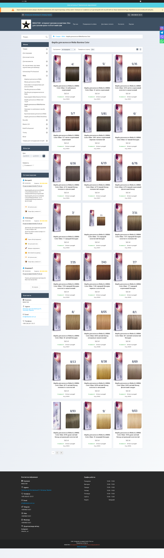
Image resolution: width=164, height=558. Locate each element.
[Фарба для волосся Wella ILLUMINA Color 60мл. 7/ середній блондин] (66, 217)
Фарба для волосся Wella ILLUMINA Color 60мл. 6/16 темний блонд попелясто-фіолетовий (66, 187)
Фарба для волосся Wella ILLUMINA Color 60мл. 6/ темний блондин (128, 138)
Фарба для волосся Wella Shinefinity (35, 116)
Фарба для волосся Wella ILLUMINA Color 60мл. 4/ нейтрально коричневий (66, 88)
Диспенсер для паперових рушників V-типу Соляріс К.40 (35, 228)
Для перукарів (27, 53)
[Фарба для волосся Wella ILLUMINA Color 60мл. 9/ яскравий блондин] (97, 415)
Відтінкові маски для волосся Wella (35, 114)
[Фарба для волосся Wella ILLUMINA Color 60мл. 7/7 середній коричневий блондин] (128, 267)
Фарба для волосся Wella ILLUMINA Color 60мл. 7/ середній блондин (66, 238)
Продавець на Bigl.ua (82, 543)
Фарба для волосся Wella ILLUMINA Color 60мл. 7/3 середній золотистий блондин (97, 237)
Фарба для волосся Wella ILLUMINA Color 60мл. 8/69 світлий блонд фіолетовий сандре (128, 385)
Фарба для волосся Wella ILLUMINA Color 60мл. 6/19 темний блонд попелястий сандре (97, 187)
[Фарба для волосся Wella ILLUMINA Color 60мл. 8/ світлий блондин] (66, 316)
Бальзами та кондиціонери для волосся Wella (34, 85)
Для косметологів (28, 57)
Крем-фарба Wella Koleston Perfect (35, 97)
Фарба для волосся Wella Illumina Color (34, 105)
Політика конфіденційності (92, 544)
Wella (63, 36)
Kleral (24, 136)
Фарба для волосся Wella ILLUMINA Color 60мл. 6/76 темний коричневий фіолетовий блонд (128, 187)
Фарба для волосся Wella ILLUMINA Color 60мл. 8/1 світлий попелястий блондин (128, 336)
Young (25, 132)
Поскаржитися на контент (77, 544)
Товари (58, 36)
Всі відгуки (35, 287)
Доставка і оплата (107, 24)
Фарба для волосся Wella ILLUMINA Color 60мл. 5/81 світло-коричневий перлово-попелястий (97, 138)
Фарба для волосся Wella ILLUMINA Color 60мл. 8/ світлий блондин (66, 337)
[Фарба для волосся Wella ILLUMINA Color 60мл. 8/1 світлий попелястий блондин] (128, 316)
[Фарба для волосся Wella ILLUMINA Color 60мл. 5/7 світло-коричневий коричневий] (66, 118)
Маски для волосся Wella (32, 82)
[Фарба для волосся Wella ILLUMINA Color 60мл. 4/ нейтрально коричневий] (66, 68)
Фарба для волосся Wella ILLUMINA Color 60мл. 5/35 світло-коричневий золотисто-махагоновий (128, 88)
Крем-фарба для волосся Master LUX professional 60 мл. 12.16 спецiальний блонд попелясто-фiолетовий (34, 198)
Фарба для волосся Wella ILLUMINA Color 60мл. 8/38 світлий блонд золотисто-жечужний (97, 385)
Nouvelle (25, 120)
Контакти (121, 24)
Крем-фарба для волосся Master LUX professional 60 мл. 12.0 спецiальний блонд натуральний (34, 191)
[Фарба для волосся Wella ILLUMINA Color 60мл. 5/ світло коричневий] (97, 68)
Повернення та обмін (90, 24)
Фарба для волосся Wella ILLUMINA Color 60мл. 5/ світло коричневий (97, 89)
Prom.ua (91, 541)
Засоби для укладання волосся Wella (34, 93)
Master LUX (26, 124)
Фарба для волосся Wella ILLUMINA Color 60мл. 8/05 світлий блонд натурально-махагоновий (97, 336)
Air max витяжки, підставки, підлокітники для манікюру (31, 66)
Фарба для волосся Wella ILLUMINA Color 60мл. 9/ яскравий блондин (97, 436)
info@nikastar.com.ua (29, 316)
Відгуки (131, 24)
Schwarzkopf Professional (31, 71)
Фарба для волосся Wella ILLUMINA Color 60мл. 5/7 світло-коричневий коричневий (66, 138)
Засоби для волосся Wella (32, 89)
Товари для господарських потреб (33, 141)
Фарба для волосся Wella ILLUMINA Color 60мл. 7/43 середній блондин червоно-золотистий (97, 286)
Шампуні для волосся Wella (32, 79)
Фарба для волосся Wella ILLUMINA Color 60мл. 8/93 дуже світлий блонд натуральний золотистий (66, 435)
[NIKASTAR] (26, 24)
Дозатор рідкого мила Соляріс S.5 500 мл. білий (35, 232)
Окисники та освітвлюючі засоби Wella (34, 110)
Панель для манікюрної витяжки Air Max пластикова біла (35, 278)
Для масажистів (28, 61)
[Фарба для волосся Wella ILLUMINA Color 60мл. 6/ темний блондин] (128, 118)
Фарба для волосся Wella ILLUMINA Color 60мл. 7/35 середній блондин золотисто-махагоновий (66, 286)
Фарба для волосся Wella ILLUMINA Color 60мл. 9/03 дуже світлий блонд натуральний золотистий (128, 435)
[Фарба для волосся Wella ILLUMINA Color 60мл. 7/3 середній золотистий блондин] (97, 217)
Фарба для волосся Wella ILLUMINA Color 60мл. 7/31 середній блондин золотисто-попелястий (128, 237)
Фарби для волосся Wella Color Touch (33, 100)
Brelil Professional (28, 128)
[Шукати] (46, 37)
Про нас (75, 24)
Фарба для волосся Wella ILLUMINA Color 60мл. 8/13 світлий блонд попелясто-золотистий (66, 385)
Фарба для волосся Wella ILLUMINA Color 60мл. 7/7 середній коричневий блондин (128, 286)
